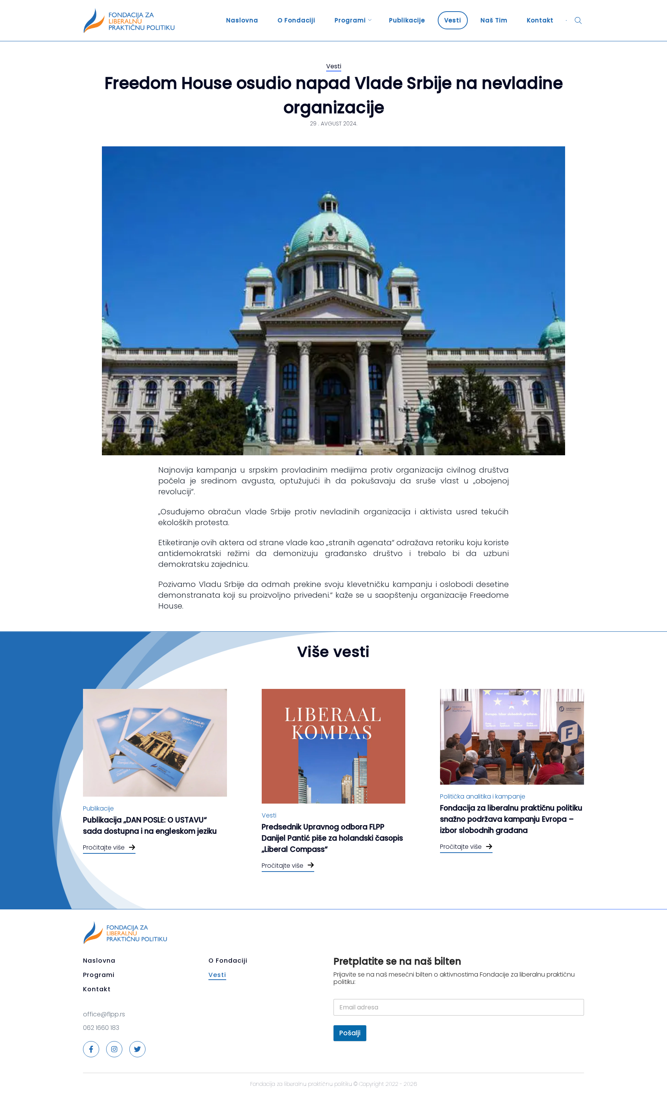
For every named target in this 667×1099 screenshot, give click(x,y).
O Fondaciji (296, 20)
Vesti (452, 20)
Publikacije (407, 20)
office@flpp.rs (104, 1014)
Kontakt (540, 20)
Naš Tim (494, 20)
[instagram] (114, 1049)
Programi (350, 20)
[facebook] (91, 1049)
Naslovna (242, 20)
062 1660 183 (101, 1027)
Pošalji (350, 1033)
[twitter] (137, 1049)
